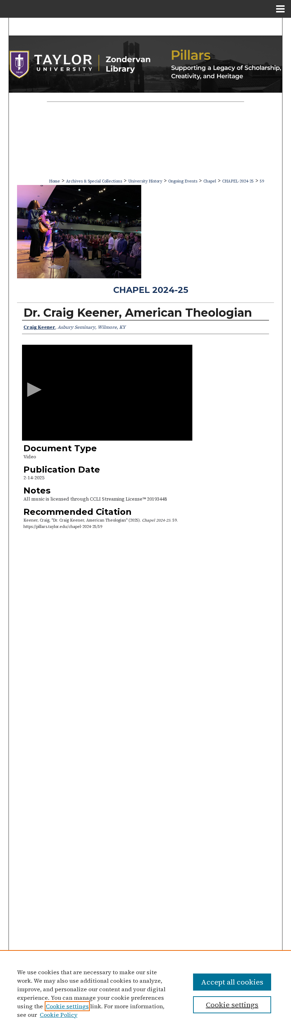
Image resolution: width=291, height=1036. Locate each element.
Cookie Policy (58, 1015)
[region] (145, 993)
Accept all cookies (232, 982)
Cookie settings (67, 1006)
